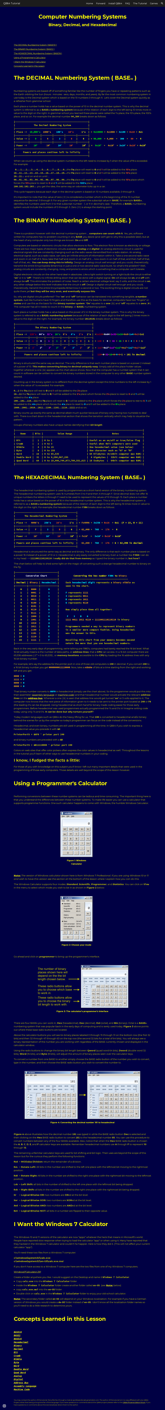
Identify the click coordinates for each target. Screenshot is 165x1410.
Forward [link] (100, 3)
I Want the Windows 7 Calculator (30, 62)
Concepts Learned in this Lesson (29, 66)
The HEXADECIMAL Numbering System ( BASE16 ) (38, 53)
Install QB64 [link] (115, 3)
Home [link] (89, 3)
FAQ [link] (127, 3)
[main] (82, 20)
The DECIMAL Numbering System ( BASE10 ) (35, 45)
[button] (162, 3)
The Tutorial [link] (140, 3)
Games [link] (154, 3)
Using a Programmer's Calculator (30, 58)
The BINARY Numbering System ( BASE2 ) (34, 49)
